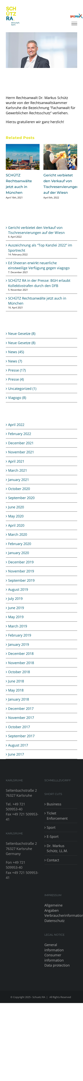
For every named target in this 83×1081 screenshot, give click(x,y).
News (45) (16, 357)
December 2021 (21, 448)
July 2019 (15, 604)
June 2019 (16, 613)
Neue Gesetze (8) (21, 339)
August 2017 (18, 751)
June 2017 (16, 760)
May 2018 (16, 696)
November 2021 (21, 457)
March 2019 (17, 632)
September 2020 (21, 503)
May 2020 (16, 522)
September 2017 (21, 741)
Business (54, 810)
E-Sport (52, 842)
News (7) (15, 367)
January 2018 (18, 705)
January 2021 (18, 485)
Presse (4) (16, 385)
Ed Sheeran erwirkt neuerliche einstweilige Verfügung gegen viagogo (60, 187)
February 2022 (19, 439)
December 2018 (21, 659)
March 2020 (17, 540)
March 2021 (17, 476)
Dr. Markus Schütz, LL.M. (57, 854)
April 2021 (16, 467)
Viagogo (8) (17, 403)
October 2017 (19, 732)
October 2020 (19, 494)
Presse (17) (17, 376)
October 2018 (19, 677)
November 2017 (21, 723)
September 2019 (21, 586)
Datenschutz (54, 926)
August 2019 (18, 595)
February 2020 (19, 549)
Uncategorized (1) (22, 394)
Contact (53, 865)
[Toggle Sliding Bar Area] (76, 6)
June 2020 (16, 512)
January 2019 (18, 650)
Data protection (57, 971)
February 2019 (19, 641)
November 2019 (21, 577)
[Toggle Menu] (74, 23)
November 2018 (21, 668)
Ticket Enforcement (57, 821)
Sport (51, 833)
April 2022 (16, 430)
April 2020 (16, 531)
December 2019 (21, 567)
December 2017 (21, 714)
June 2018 (16, 687)
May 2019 (16, 622)
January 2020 (18, 558)
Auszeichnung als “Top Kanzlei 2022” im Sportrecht (22, 181)
